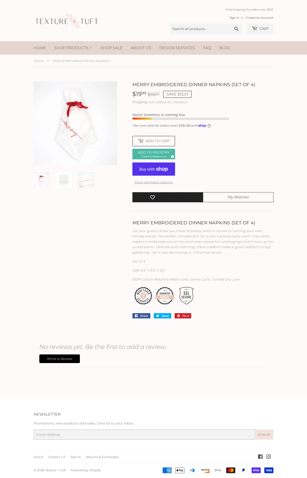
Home (40, 48)
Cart (264, 28)
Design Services (177, 48)
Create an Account (259, 17)
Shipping (140, 102)
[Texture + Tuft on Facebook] (260, 457)
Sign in (234, 17)
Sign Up (264, 434)
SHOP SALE (111, 48)
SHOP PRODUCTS (71, 48)
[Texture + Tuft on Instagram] (268, 457)
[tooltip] (172, 156)
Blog (224, 48)
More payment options (154, 182)
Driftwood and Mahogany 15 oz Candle (61, 460)
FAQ (207, 48)
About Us (141, 48)
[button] (153, 154)
